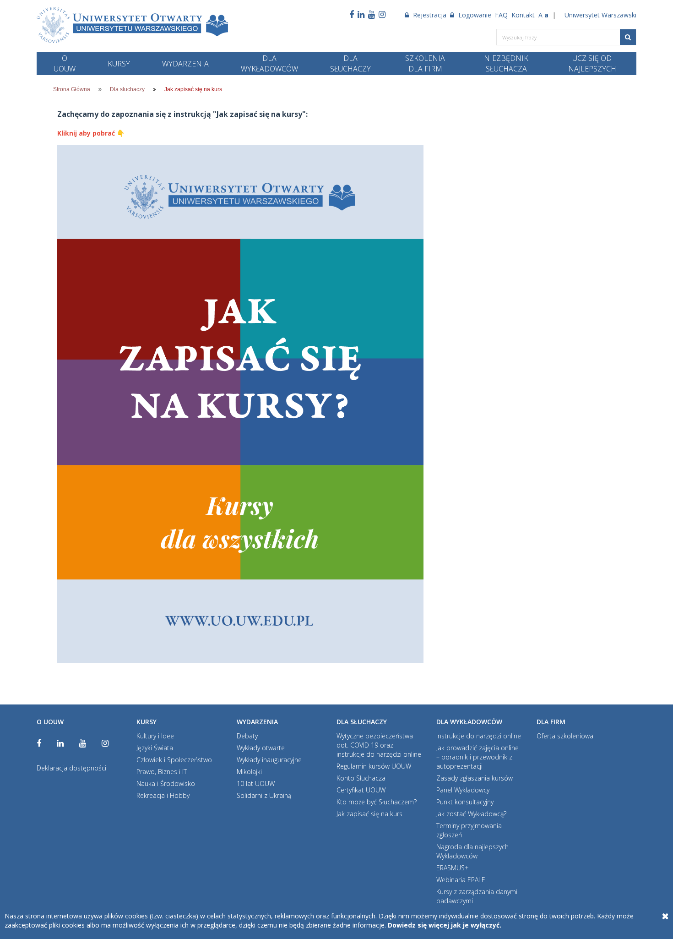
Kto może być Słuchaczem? (376, 801)
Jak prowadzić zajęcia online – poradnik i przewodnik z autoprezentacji (477, 756)
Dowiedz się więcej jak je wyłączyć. (444, 925)
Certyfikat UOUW (360, 790)
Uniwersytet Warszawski (600, 15)
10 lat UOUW (256, 783)
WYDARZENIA (185, 64)
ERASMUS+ (452, 867)
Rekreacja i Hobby (163, 795)
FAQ (501, 15)
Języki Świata (154, 747)
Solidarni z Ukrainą (264, 795)
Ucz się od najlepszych (592, 63)
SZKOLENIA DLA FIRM (425, 63)
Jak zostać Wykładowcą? (471, 813)
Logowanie (473, 15)
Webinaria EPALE (460, 879)
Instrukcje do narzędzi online (478, 736)
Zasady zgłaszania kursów (474, 778)
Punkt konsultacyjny (465, 801)
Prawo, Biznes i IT (161, 771)
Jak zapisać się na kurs (369, 813)
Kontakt (523, 15)
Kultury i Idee (155, 736)
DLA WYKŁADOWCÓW (269, 63)
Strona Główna (71, 89)
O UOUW (65, 63)
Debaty (247, 736)
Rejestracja (428, 15)
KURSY (119, 64)
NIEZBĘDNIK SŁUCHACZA (506, 63)
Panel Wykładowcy (462, 790)
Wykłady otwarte (261, 747)
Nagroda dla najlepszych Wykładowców (472, 851)
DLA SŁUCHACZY (350, 63)
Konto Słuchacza (360, 778)
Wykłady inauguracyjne (269, 759)
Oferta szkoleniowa (565, 736)
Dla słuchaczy (127, 89)
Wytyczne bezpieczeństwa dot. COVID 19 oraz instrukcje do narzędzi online (378, 745)
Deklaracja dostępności (71, 768)
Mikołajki (249, 771)
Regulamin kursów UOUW (373, 766)
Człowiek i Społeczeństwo (174, 759)
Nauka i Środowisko (165, 783)
